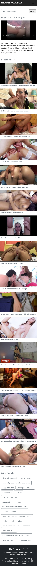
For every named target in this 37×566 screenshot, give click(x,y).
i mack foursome (8, 526)
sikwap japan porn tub (25, 488)
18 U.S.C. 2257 (15, 558)
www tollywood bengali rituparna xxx (16, 483)
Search (32, 11)
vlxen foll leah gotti (9, 478)
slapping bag (17, 521)
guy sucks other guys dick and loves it (16, 535)
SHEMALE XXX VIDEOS (11, 2)
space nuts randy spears (11, 502)
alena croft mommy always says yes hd (16, 516)
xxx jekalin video (8, 540)
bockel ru (5, 521)
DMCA (6, 558)
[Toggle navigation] (33, 3)
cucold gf (18, 492)
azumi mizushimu (9, 511)
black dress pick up (9, 497)
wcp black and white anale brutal (14, 507)
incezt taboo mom (24, 540)
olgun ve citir (7, 492)
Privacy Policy (27, 558)
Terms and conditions (10, 561)
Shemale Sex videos (19, 563)
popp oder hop (8, 488)
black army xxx (25, 478)
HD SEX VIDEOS (18, 549)
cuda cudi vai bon (8, 531)
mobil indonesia (24, 526)
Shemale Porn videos (27, 561)
